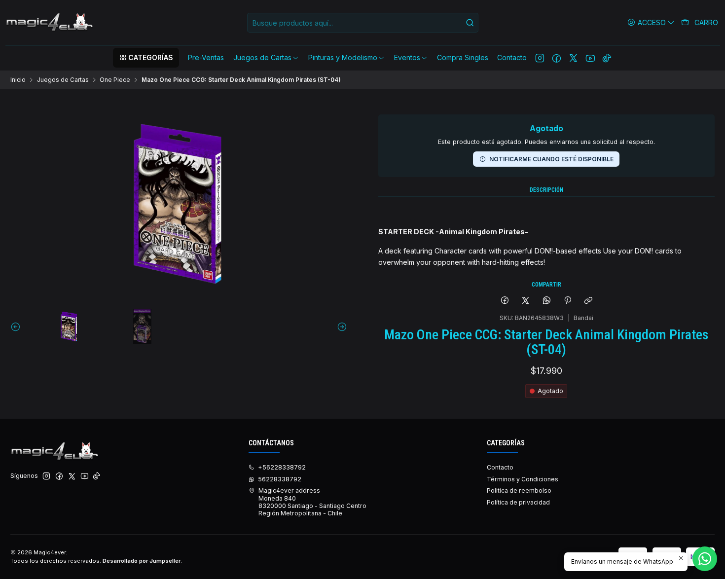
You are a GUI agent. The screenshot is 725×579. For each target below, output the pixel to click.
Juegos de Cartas (63, 80)
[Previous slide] (17, 326)
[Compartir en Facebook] (504, 301)
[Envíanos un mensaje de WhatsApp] (704, 558)
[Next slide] (339, 326)
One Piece (115, 80)
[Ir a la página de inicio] (50, 22)
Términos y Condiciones (522, 479)
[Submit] (470, 23)
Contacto (500, 467)
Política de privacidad (518, 502)
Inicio (18, 80)
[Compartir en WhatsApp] (547, 301)
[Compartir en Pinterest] (567, 301)
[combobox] (362, 23)
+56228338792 (282, 467)
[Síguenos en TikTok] (607, 57)
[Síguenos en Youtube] (590, 57)
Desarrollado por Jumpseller (142, 560)
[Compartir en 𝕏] (525, 301)
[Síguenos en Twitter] (573, 57)
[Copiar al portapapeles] (588, 301)
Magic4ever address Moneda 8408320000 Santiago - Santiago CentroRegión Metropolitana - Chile (312, 502)
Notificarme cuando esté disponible (551, 159)
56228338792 (279, 479)
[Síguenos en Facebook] (556, 57)
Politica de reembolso (519, 490)
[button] (146, 58)
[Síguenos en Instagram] (540, 57)
